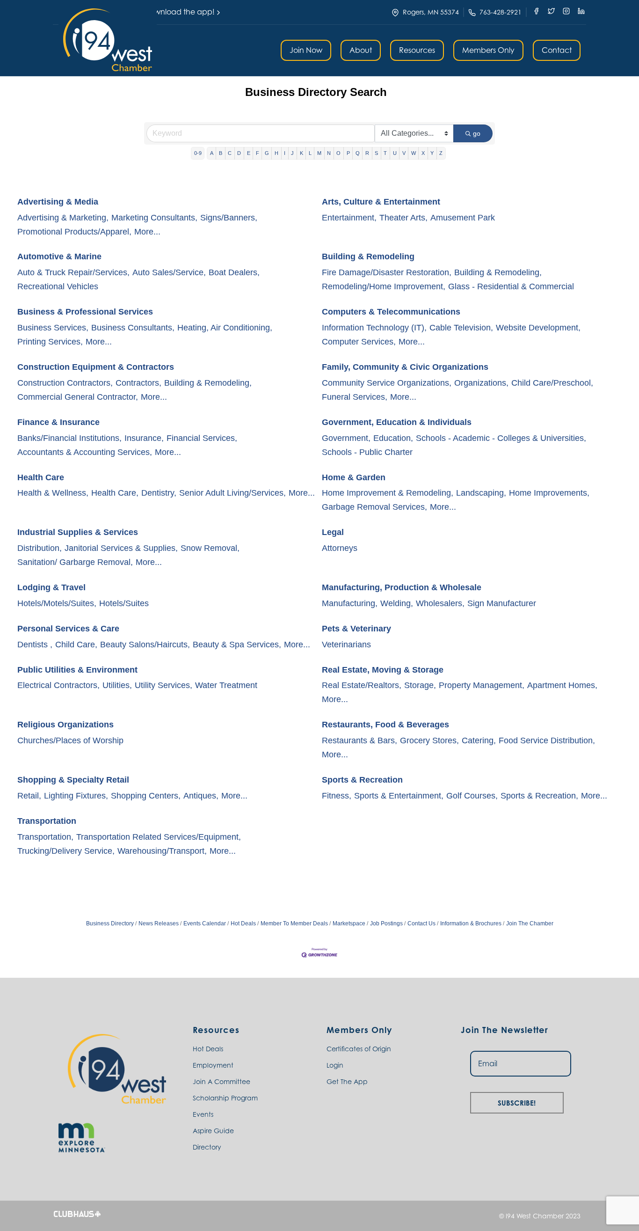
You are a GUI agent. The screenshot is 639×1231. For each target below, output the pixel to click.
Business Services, (52, 327)
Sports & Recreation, (539, 795)
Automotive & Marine (59, 256)
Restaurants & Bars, (359, 740)
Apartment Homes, (562, 685)
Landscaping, (481, 493)
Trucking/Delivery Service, (66, 851)
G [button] (267, 153)
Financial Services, (202, 438)
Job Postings (386, 923)
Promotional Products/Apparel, (74, 231)
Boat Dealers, (234, 272)
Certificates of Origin (359, 1049)
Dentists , (34, 644)
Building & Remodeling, (498, 272)
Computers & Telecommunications (391, 311)
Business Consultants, (132, 327)
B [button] (220, 153)
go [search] (476, 133)
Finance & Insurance (58, 422)
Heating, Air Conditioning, (224, 327)
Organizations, (481, 383)
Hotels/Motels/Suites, (56, 603)
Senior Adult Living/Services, (232, 493)
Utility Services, (163, 685)
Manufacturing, (350, 603)
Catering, (479, 740)
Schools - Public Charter (367, 452)
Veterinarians (346, 644)
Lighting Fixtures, (76, 795)
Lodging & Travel (51, 587)
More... (147, 231)
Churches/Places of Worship (70, 740)
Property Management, (481, 685)
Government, (346, 438)
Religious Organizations (65, 724)
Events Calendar (204, 923)
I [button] (284, 153)
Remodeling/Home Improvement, (383, 286)
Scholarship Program (225, 1098)
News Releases (158, 923)
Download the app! (179, 11)
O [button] (338, 153)
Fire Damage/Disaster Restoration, (386, 272)
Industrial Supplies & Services (77, 532)
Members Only (488, 50)
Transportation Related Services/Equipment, (158, 837)
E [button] (248, 153)
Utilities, (117, 685)
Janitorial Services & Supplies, (121, 548)
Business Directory (110, 923)
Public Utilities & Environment (77, 669)
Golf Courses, (472, 795)
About (360, 50)
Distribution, (39, 548)
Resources (417, 50)
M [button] (319, 153)
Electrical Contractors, (58, 685)
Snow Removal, (210, 548)
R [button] (367, 153)
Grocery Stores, (429, 740)
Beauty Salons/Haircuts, (145, 644)
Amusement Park (462, 217)
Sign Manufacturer (501, 603)
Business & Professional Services (85, 311)
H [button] (276, 153)
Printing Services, (50, 341)
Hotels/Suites (124, 603)
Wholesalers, (440, 603)
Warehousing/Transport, (162, 851)
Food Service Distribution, (547, 740)
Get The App (347, 1081)
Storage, (420, 685)
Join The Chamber (529, 923)
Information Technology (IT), (374, 327)
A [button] (211, 153)
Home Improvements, (549, 493)
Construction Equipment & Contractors (95, 367)
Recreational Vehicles (57, 286)
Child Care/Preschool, (552, 383)
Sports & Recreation (362, 779)
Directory (207, 1147)
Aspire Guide (213, 1131)
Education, (393, 438)
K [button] (301, 153)
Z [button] (441, 153)
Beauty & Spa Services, (237, 644)
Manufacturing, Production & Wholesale (401, 587)
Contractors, (138, 383)
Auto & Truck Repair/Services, (73, 272)
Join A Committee (221, 1081)
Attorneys (339, 548)
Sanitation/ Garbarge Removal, (75, 562)
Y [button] (432, 153)
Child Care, (76, 644)
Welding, (396, 603)
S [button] (376, 153)
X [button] (423, 153)
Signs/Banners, (228, 217)
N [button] (329, 153)
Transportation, (45, 837)
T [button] (385, 153)
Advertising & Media (57, 201)
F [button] (257, 153)
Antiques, (200, 795)
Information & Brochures (470, 923)
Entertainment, (349, 217)
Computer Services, (359, 341)
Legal (333, 532)
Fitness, (336, 795)
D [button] (239, 153)
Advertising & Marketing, (63, 217)
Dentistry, (158, 493)
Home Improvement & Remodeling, (387, 493)
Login (335, 1065)
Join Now (306, 50)
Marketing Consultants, (154, 217)
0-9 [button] (198, 153)
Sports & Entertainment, (398, 795)
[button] (107, 39)
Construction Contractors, (65, 383)
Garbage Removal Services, (374, 507)
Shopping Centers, (146, 795)
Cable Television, (461, 327)
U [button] (395, 153)
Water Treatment (226, 685)
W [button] (413, 153)
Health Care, (114, 493)
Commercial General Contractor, (77, 397)
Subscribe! (517, 1101)
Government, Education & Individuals (397, 422)
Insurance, (144, 438)
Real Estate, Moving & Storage (382, 669)
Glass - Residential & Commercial (511, 286)
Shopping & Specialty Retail (73, 779)
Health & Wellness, (52, 493)
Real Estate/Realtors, (361, 685)
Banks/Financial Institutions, (69, 438)
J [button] (292, 153)
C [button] (230, 153)
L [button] (310, 153)
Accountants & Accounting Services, (84, 452)
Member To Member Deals (294, 923)
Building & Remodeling (368, 256)
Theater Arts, (403, 217)
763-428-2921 (500, 12)
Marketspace (349, 923)
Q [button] (358, 153)
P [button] (348, 153)
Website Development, (538, 327)
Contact (557, 50)
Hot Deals (243, 923)
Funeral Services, (354, 397)
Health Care (40, 477)
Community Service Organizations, (386, 383)
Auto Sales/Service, (169, 272)
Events (203, 1114)
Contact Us (421, 923)
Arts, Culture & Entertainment (381, 201)
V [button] (404, 153)
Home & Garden (353, 477)
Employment (213, 1065)
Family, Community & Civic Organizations (405, 367)
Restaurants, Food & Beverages (385, 724)
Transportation (46, 821)
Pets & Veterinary (356, 628)
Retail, (29, 795)
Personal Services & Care (68, 628)
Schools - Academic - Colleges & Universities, (501, 438)
